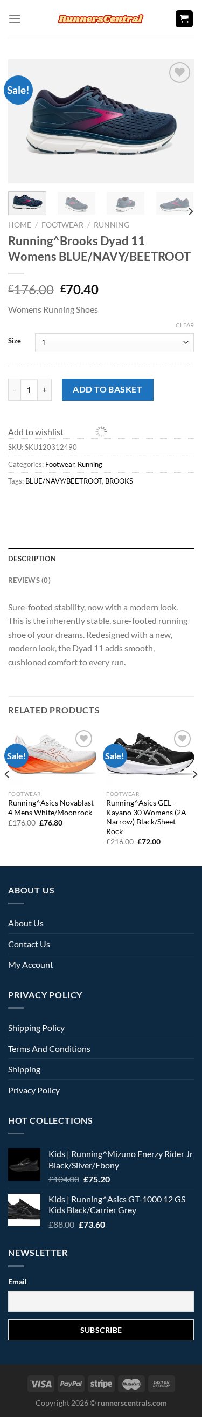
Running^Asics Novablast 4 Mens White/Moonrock (51, 808)
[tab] (101, 558)
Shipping (24, 1069)
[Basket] (184, 19)
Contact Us (29, 944)
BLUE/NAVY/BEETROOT (63, 481)
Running (111, 225)
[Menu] (14, 18)
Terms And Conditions (49, 1048)
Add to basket (107, 389)
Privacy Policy (34, 1090)
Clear (185, 324)
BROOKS (119, 481)
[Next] (190, 211)
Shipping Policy (36, 1027)
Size (14, 341)
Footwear (62, 225)
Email (17, 1281)
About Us (26, 923)
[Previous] (7, 795)
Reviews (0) (29, 580)
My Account (30, 964)
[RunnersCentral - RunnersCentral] (101, 19)
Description (32, 558)
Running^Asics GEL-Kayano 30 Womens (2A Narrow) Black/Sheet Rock (146, 817)
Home (19, 225)
